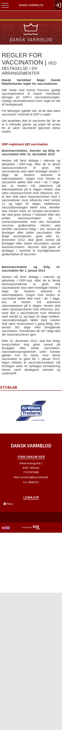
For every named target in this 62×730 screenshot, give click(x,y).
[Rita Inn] (58, 5)
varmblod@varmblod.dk (34, 477)
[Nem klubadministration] (31, 529)
